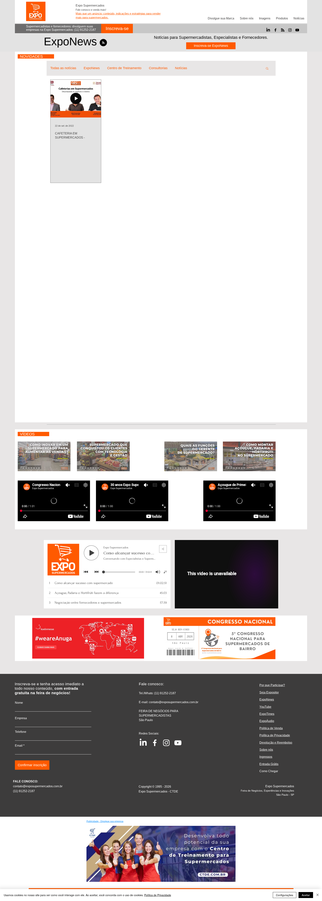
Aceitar (306, 895)
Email (19, 745)
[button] (267, 69)
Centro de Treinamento (124, 68)
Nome (19, 702)
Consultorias (158, 68)
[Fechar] (317, 895)
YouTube (265, 706)
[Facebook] (275, 30)
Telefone (20, 731)
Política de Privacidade (157, 895)
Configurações (284, 895)
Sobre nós (266, 749)
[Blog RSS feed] (103, 43)
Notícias (181, 68)
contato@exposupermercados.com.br (37, 786)
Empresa (21, 718)
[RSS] (282, 30)
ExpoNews (92, 68)
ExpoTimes (266, 713)
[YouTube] (297, 30)
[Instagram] (290, 30)
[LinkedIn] (268, 30)
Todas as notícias (63, 68)
